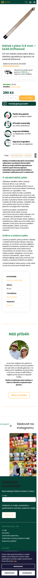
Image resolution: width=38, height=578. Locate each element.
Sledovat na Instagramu (25, 426)
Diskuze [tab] (28, 155)
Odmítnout (9, 573)
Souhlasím (27, 573)
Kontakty (5, 533)
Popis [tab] (6, 155)
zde (15, 561)
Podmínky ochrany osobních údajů (16, 538)
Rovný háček (12, 297)
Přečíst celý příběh (19, 395)
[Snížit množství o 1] (5, 97)
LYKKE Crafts (15, 87)
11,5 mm (10, 305)
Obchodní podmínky (10, 535)
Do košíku (28, 98)
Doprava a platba (9, 541)
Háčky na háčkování (15, 280)
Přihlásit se (9, 515)
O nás (4, 530)
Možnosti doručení (11, 66)
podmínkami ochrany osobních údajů (18, 508)
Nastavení (18, 566)
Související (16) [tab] (17, 155)
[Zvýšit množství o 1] (15, 97)
